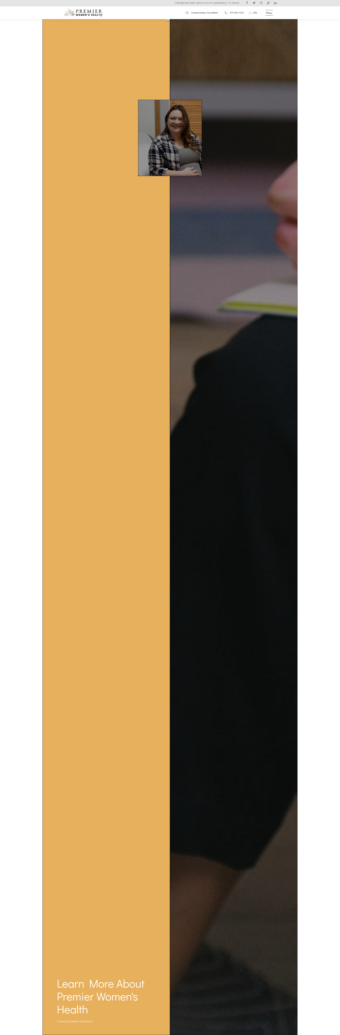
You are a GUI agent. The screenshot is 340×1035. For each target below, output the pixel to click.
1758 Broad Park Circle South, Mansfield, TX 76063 (206, 3)
